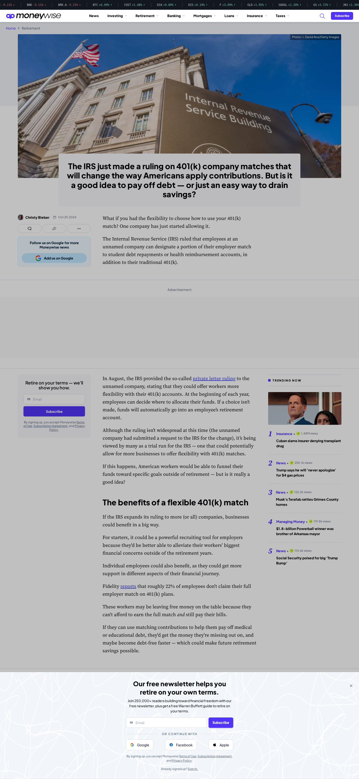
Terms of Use (187, 756)
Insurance (255, 15)
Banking (174, 15)
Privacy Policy (182, 760)
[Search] (322, 16)
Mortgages (202, 15)
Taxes (280, 15)
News (94, 15)
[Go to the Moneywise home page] (33, 15)
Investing (115, 15)
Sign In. (193, 769)
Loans (229, 15)
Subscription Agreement (215, 756)
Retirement (145, 15)
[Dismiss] (351, 686)
